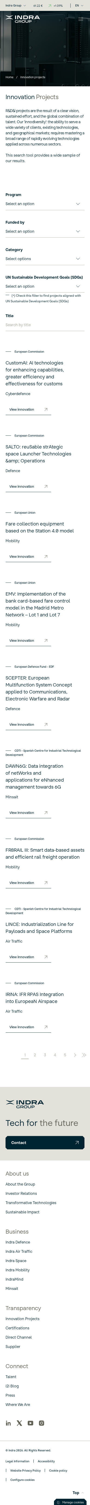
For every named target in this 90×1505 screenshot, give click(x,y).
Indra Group (13, 5)
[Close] (80, 19)
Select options (18, 258)
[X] (19, 1423)
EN (77, 5)
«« (5, 1055)
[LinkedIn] (8, 1423)
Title (10, 315)
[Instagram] (41, 1423)
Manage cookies (73, 1502)
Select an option (20, 203)
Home (9, 77)
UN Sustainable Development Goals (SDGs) (44, 277)
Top (76, 1492)
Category (14, 249)
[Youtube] (30, 1423)
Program (13, 194)
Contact (18, 1142)
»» (85, 1055)
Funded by (15, 222)
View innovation (21, 409)
